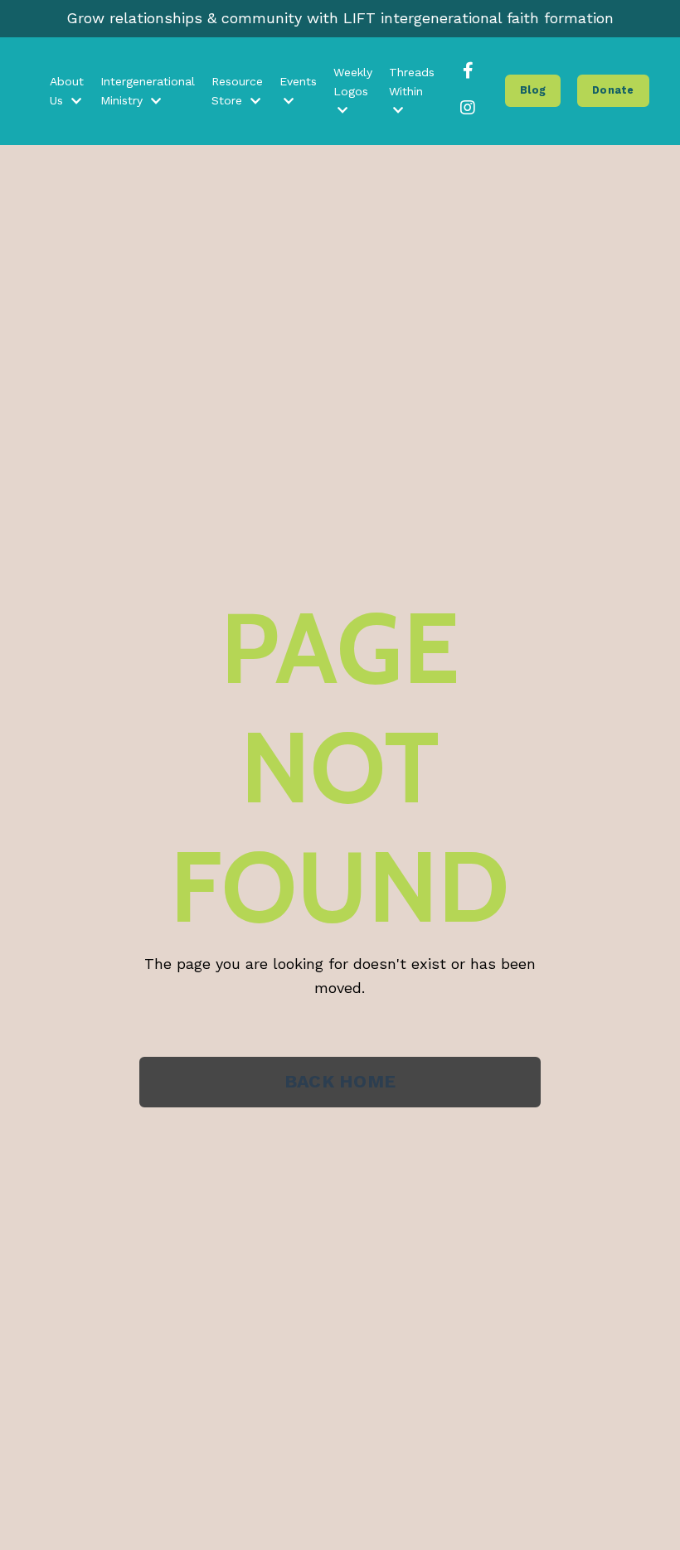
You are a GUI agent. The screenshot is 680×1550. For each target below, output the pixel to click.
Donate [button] (613, 90)
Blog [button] (533, 90)
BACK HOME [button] (340, 1081)
